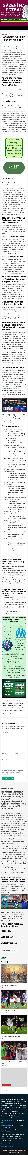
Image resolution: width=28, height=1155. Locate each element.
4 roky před (5, 42)
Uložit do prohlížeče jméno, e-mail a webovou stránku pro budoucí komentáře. (12, 772)
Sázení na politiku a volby (8, 1134)
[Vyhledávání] (26, 28)
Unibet (13, 286)
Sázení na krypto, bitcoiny (8, 1144)
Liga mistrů (4, 34)
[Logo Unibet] (14, 173)
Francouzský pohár (6, 1057)
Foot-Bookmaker (6, 1140)
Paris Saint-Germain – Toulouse (7, 634)
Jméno (4, 753)
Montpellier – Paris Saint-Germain (11, 1036)
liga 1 (3, 981)
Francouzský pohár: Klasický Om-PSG (12, 659)
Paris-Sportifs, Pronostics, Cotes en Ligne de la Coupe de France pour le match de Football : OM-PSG (14, 848)
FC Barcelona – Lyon (10, 611)
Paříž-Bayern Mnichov (9, 675)
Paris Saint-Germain (16, 713)
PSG (8, 1109)
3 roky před (5, 987)
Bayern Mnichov (8, 713)
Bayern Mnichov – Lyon (10, 597)
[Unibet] (14, 688)
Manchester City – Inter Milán (10, 985)
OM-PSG (4, 1089)
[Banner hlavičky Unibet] (14, 20)
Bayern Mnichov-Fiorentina (12, 602)
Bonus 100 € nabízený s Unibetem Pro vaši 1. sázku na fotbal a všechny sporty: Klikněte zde (14, 148)
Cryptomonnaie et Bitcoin (8, 1146)
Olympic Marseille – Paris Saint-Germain (14, 854)
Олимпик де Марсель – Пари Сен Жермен (14, 868)
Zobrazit (13, 950)
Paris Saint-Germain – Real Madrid (14, 607)
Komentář (5, 732)
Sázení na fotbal (14, 7)
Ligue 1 (11, 1105)
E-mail (16, 753)
